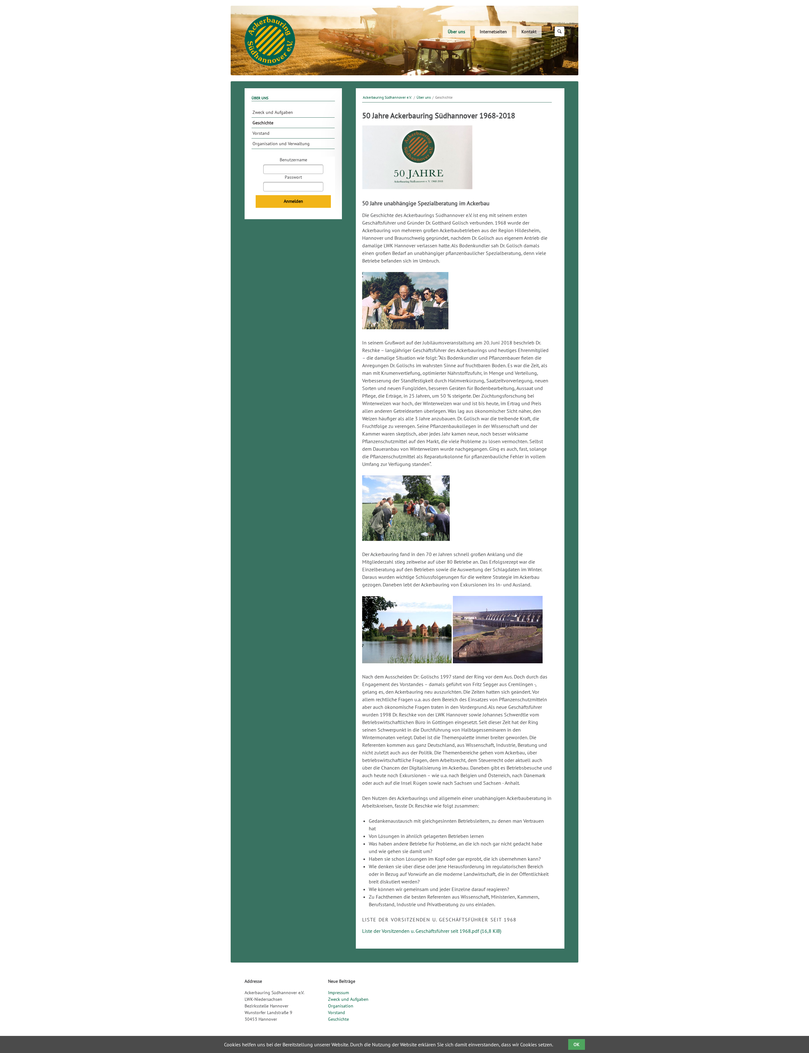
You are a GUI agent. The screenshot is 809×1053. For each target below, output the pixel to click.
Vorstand (261, 133)
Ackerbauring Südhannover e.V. (387, 97)
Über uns (456, 31)
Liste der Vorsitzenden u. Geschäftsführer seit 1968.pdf (431, 931)
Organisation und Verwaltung (281, 143)
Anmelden (293, 201)
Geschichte (262, 123)
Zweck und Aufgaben (272, 112)
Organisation (340, 1006)
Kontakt (529, 31)
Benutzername (293, 160)
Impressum (338, 992)
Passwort (293, 177)
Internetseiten (493, 31)
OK (577, 1044)
